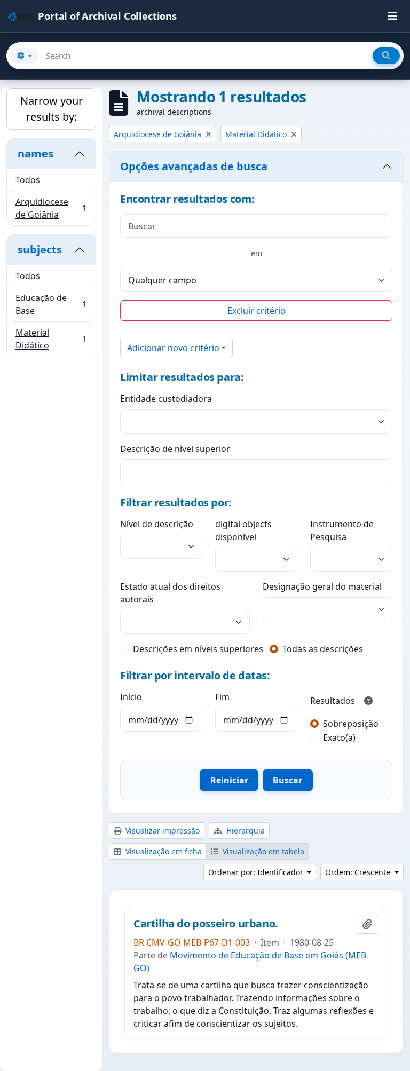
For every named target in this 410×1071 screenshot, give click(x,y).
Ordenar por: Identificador (256, 872)
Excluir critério (256, 310)
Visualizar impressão (161, 831)
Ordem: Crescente (358, 872)
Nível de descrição (156, 524)
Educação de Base (51, 304)
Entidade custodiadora (166, 398)
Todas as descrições (322, 649)
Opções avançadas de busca (193, 166)
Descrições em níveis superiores (198, 649)
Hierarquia (244, 831)
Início (131, 697)
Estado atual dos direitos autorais (170, 593)
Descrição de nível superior (175, 449)
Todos (27, 180)
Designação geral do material (322, 586)
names (35, 153)
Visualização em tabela (262, 851)
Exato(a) (339, 737)
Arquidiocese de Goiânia (51, 208)
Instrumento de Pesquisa (342, 530)
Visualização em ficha (162, 851)
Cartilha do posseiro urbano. (205, 923)
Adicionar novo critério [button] (173, 348)
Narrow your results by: (51, 108)
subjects (40, 249)
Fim (222, 697)
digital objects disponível (243, 530)
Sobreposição (351, 723)
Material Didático (51, 339)
